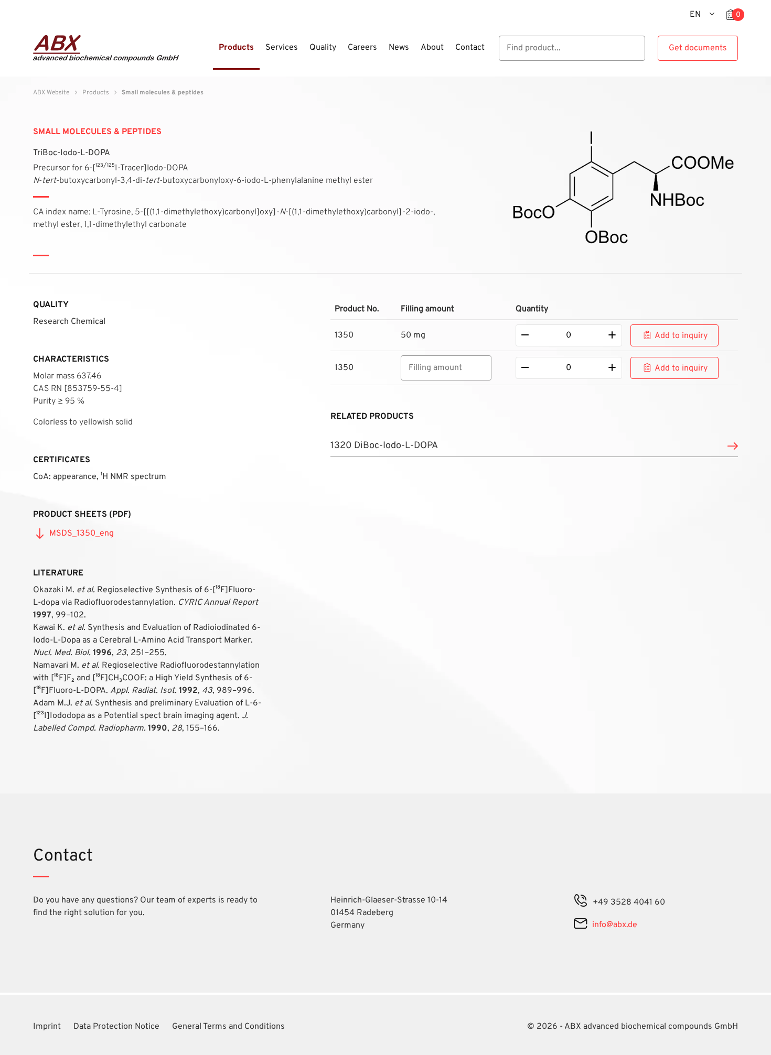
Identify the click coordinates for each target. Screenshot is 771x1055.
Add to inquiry (681, 336)
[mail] (580, 925)
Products (95, 93)
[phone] (581, 902)
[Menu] (210, 54)
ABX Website (51, 93)
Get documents (698, 48)
